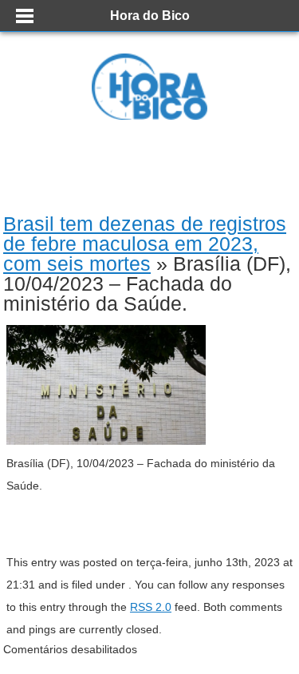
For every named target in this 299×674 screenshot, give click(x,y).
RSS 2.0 (150, 607)
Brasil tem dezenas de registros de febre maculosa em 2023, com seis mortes (144, 243)
